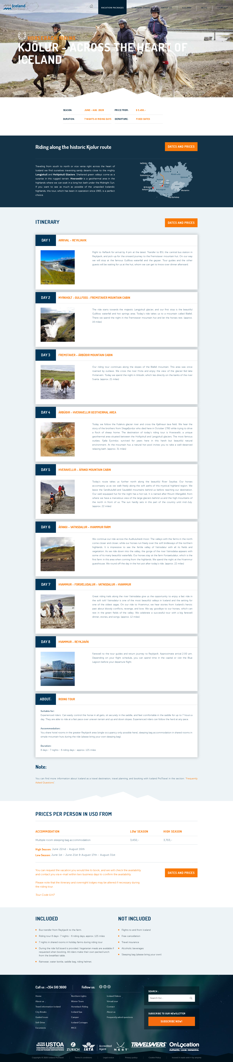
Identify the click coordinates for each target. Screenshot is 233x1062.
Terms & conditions (83, 1058)
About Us (166, 8)
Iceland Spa (76, 1012)
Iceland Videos (114, 996)
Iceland (186, 8)
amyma (198, 1058)
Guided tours (41, 1017)
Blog (204, 8)
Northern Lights (78, 996)
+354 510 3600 (56, 987)
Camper (75, 1017)
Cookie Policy (155, 1058)
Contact (222, 8)
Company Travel (141, 8)
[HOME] (91, 7)
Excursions (40, 1028)
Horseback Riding (79, 1007)
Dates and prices (181, 147)
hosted (175, 1058)
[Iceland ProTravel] (21, 7)
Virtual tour (112, 1002)
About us (39, 1002)
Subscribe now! (172, 1021)
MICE (73, 1028)
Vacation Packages (112, 8)
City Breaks (40, 1012)
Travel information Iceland (48, 1007)
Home (38, 996)
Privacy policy (131, 1058)
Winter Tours (77, 1002)
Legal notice (108, 1058)
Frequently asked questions (120, 1017)
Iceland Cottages (79, 1023)
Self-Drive (40, 1023)
